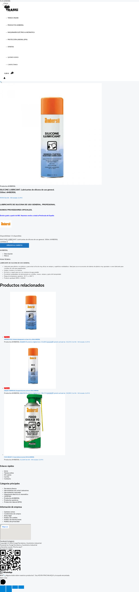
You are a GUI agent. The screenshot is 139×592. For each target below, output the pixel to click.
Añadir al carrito (14, 245)
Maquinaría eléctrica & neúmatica (21, 32)
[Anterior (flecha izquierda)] (3, 590)
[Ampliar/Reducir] (3, 587)
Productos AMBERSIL (7, 186)
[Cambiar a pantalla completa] (9, 587)
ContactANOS (13, 64)
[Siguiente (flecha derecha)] (9, 590)
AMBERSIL (4, 250)
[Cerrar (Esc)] (21, 587)
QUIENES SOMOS (13, 57)
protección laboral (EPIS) (17, 39)
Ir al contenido (5, 1)
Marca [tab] (6, 256)
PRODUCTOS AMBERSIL (16, 25)
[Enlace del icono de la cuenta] (4, 78)
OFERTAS (11, 47)
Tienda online (13, 18)
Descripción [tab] (8, 254)
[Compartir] (15, 587)
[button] (1, 82)
